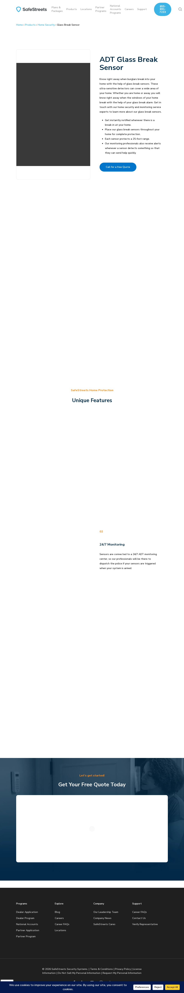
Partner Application (27, 930)
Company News (102, 918)
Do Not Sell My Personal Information (79, 973)
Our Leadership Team (105, 912)
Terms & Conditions (101, 969)
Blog (57, 912)
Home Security (46, 25)
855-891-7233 (162, 9)
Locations (60, 930)
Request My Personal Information (122, 973)
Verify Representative (145, 924)
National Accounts (27, 924)
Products (30, 25)
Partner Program (26, 936)
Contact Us (139, 918)
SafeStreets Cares (104, 924)
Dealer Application (27, 912)
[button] (118, 167)
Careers (59, 918)
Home (19, 25)
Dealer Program (25, 918)
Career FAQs (62, 924)
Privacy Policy (123, 969)
